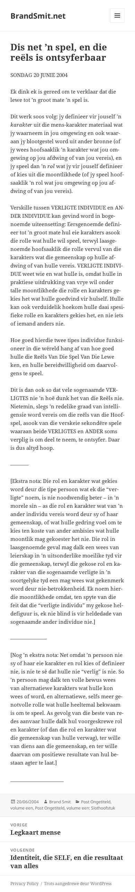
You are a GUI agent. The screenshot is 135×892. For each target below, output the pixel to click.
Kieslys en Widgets (117, 22)
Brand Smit (60, 802)
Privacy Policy (24, 883)
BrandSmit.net (38, 15)
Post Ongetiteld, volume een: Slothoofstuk (75, 808)
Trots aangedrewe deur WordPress (77, 883)
